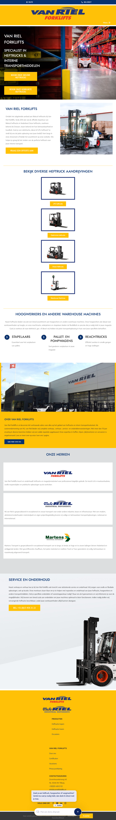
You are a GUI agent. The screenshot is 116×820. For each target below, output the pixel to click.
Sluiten (59, 805)
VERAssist (61, 818)
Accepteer (86, 816)
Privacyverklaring (55, 769)
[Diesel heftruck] (58, 241)
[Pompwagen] (58, 272)
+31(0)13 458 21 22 (56, 786)
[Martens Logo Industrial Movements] (58, 534)
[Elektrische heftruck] (58, 209)
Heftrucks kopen (58, 724)
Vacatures (53, 764)
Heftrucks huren (58, 729)
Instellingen (71, 816)
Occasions (55, 734)
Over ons (52, 753)
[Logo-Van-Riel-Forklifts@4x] (58, 6)
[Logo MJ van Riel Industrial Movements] (58, 501)
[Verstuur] (77, 811)
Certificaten (53, 758)
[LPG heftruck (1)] (58, 178)
